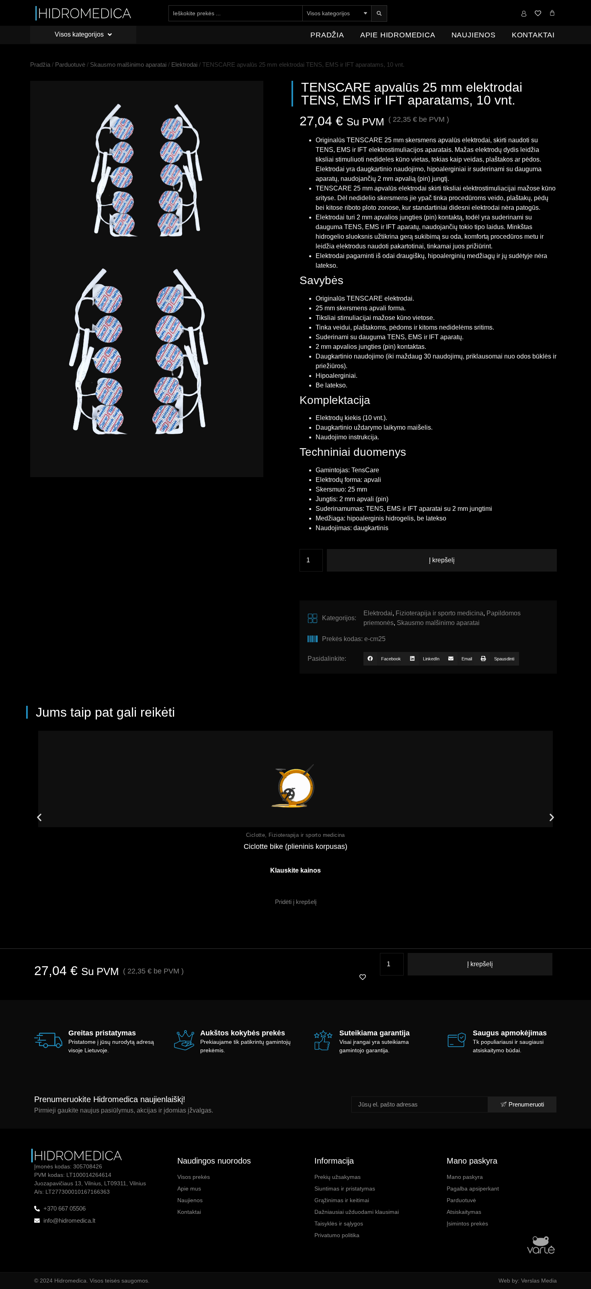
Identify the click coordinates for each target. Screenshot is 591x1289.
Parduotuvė (70, 64)
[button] (384, 659)
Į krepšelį (442, 560)
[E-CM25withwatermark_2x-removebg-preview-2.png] (146, 169)
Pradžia (327, 35)
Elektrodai (184, 64)
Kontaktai (533, 35)
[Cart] (552, 13)
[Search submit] (379, 13)
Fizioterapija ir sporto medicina (439, 613)
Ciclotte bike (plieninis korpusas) (295, 846)
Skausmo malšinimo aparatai (128, 64)
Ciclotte (255, 835)
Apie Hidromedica (397, 35)
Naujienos (473, 35)
